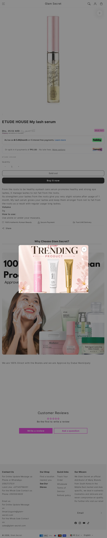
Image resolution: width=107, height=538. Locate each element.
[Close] (84, 249)
